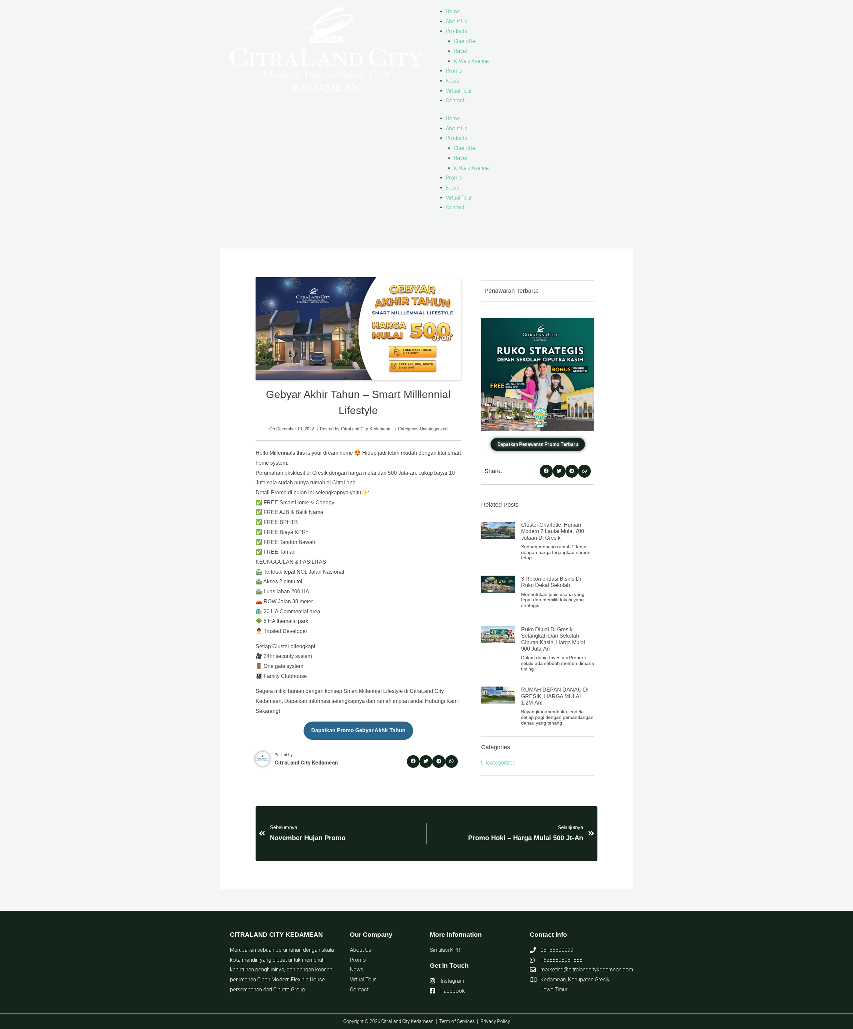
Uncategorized (433, 428)
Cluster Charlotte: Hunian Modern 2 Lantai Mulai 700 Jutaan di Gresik (552, 531)
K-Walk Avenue (471, 61)
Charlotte (464, 41)
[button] (413, 761)
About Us (456, 21)
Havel (460, 51)
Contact (455, 100)
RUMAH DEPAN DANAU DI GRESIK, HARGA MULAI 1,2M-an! (554, 696)
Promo (454, 71)
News (452, 81)
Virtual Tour (459, 91)
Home (453, 11)
